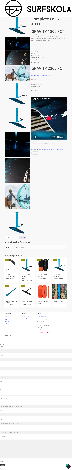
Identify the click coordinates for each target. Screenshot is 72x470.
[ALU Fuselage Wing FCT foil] (11, 291)
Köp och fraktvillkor (25, 316)
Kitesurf (7, 316)
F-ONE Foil (49, 149)
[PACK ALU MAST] (59, 291)
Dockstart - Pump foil (42, 149)
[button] (36, 343)
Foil (53, 149)
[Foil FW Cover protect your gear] (11, 264)
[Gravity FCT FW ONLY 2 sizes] (59, 264)
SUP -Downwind (9, 319)
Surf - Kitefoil (60, 149)
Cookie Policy (24, 318)
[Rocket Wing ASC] (43, 291)
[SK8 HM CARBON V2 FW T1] (27, 291)
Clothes (7, 323)
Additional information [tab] (12, 237)
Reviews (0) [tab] (22, 237)
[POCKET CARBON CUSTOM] (43, 264)
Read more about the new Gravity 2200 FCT (41, 75)
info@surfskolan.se (41, 316)
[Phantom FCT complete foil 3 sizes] (27, 264)
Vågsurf (7, 321)
